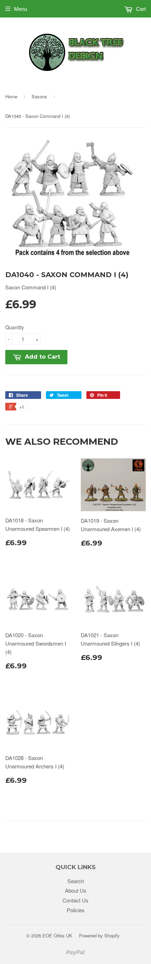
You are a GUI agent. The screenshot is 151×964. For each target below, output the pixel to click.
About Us (75, 890)
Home (11, 96)
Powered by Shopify (99, 935)
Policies (76, 910)
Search (75, 881)
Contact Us (75, 900)
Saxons (39, 96)
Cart (140, 8)
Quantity (14, 327)
